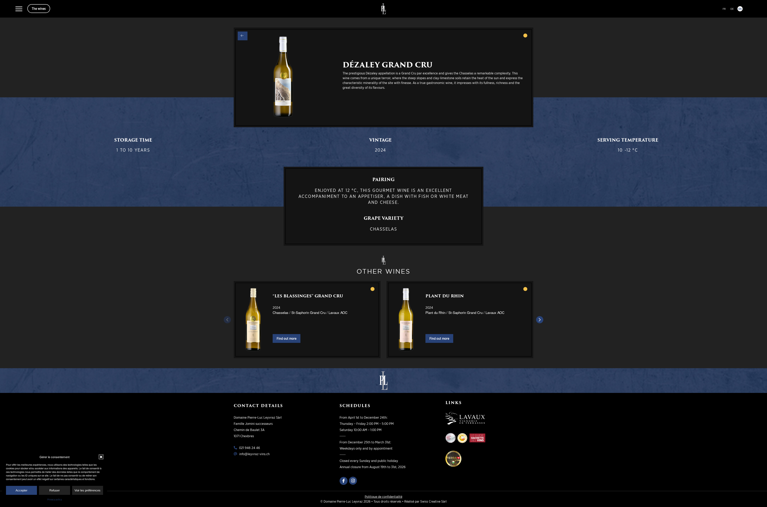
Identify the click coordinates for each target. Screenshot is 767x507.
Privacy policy (54, 499)
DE (732, 8)
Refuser (54, 490)
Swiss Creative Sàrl (433, 501)
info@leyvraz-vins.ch (254, 454)
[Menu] (18, 9)
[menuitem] (18, 9)
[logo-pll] (383, 9)
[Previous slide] (227, 319)
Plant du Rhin (444, 296)
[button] (101, 457)
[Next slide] (539, 319)
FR (724, 8)
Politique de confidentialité (383, 497)
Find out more (286, 338)
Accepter (21, 490)
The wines (39, 9)
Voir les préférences (87, 490)
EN (740, 8)
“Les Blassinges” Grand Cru (308, 296)
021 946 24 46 (249, 448)
